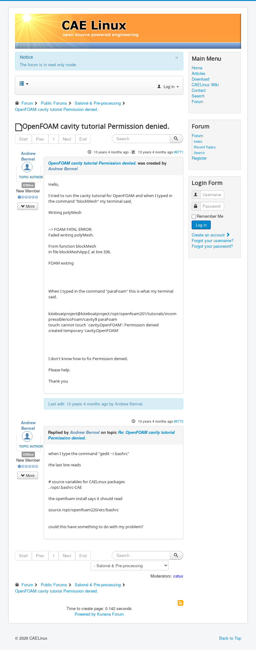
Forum (197, 101)
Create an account (209, 235)
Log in (201, 225)
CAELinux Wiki (205, 84)
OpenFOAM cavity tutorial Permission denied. (92, 163)
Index (198, 141)
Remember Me (210, 216)
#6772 (178, 421)
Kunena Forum (110, 614)
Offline (28, 185)
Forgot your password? (212, 246)
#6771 (178, 151)
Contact (199, 90)
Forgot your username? (213, 240)
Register (199, 158)
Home (197, 68)
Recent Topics (205, 146)
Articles (198, 73)
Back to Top (230, 638)
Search (198, 96)
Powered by (85, 614)
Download (200, 79)
